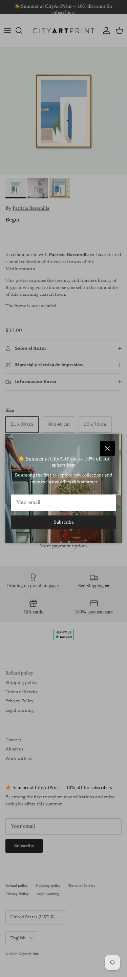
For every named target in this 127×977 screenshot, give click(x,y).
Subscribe (63, 522)
